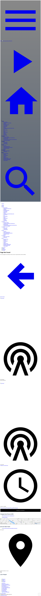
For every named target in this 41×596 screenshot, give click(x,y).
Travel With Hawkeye (7, 140)
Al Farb (5, 127)
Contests (3, 141)
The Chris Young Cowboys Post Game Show (10, 139)
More (3, 152)
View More (20, 381)
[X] (3, 248)
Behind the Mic (6, 138)
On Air (3, 121)
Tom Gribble (5, 125)
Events (3, 144)
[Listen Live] (20, 318)
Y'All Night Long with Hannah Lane (9, 128)
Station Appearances (7, 146)
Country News (6, 155)
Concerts (5, 145)
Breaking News (6, 153)
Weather (5, 154)
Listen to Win (5, 142)
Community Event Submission (8, 147)
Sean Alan (5, 134)
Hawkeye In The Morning (7, 122)
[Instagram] (4, 249)
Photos (5, 149)
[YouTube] (3, 250)
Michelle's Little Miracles (7, 158)
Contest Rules (6, 143)
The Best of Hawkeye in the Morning (9, 137)
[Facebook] (3, 247)
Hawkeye (5, 123)
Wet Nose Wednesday (7, 159)
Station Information (6, 150)
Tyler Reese (5, 135)
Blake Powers (6, 132)
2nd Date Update (6, 136)
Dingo (4, 131)
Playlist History (6, 157)
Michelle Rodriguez (6, 124)
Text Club (5, 156)
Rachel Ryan (5, 126)
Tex (4, 129)
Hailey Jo (5, 133)
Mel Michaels (5, 130)
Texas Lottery (6, 160)
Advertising (5, 151)
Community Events (6, 148)
